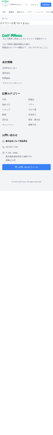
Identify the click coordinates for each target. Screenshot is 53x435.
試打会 (5, 119)
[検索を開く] (26, 4)
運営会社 (6, 73)
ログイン (34, 4)
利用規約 (6, 78)
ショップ (39, 12)
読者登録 (46, 4)
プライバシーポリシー (12, 83)
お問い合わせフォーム (28, 167)
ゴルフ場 (49, 12)
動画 (4, 114)
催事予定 (32, 124)
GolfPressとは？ (16, 4)
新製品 (11, 12)
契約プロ (20, 12)
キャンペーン (8, 124)
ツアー (30, 12)
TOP (4, 12)
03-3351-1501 (12, 147)
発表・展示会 (34, 119)
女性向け (32, 114)
